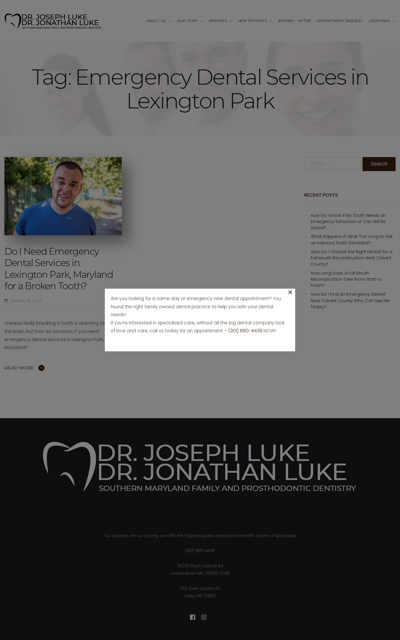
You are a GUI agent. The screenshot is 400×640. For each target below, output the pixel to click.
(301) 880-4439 (245, 330)
